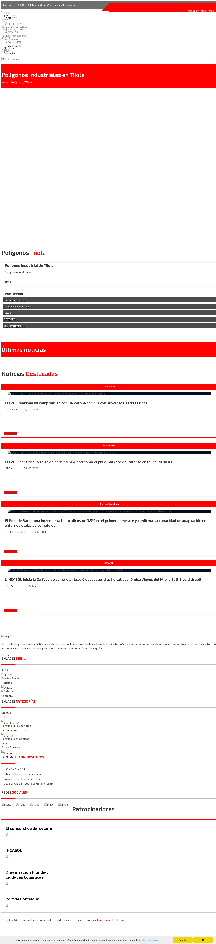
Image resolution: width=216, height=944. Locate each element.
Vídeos (8, 688)
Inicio (4, 82)
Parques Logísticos (12, 29)
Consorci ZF (11, 753)
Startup (5, 19)
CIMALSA (13, 32)
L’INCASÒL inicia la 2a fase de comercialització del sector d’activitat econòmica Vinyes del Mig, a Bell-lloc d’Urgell (103, 579)
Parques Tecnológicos (15, 738)
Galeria (8, 691)
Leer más (6, 655)
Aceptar (183, 940)
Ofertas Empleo (11, 678)
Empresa (6, 674)
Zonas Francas (10, 747)
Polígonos (17, 82)
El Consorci (12, 468)
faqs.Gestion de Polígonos (111, 920)
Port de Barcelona (13, 300)
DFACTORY (9, 319)
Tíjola (28, 82)
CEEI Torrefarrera (12, 325)
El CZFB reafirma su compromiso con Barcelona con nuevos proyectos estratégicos (76, 403)
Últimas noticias (23, 349)
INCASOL (8, 313)
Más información (150, 940)
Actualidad (12, 409)
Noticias (6, 682)
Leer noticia (10, 433)
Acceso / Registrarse (201, 11)
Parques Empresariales (14, 27)
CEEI (3, 20)
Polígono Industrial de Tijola (29, 265)
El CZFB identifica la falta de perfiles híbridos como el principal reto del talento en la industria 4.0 (89, 462)
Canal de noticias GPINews (17, 306)
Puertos (6, 742)
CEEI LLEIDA (14, 23)
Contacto (9, 53)
